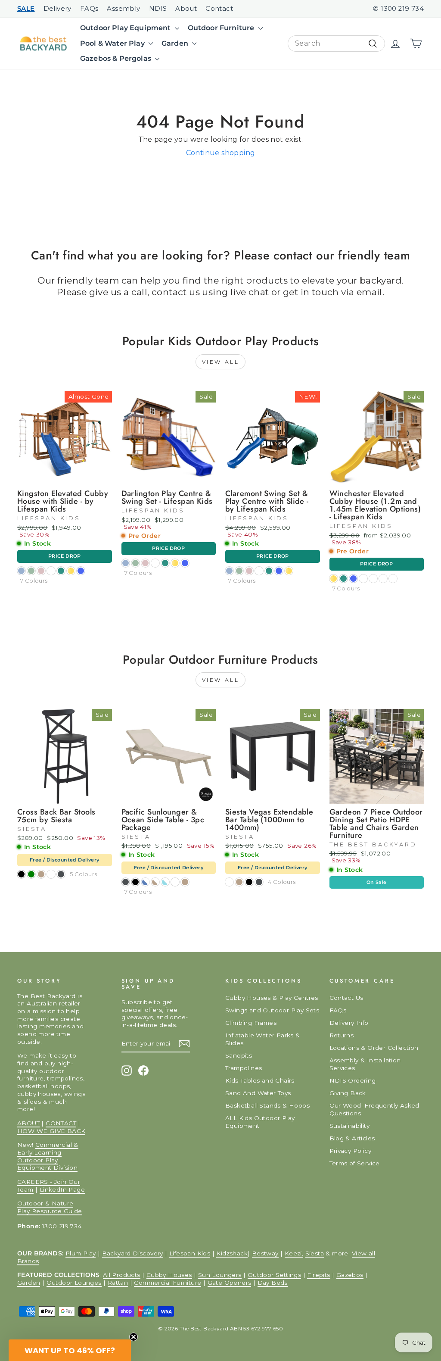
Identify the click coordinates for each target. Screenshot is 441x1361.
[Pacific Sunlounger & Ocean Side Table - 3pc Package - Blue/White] (145, 882)
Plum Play (80, 1253)
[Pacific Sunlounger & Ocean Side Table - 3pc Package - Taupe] (185, 882)
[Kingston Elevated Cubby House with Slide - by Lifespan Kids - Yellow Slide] (71, 571)
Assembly (123, 8)
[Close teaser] (133, 1337)
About (186, 8)
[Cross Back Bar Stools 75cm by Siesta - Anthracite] (61, 874)
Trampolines (243, 1067)
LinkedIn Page (62, 1189)
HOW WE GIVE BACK (51, 1130)
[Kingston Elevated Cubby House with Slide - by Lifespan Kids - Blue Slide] (81, 571)
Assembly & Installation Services (365, 1064)
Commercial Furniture (167, 1282)
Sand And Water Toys (258, 1092)
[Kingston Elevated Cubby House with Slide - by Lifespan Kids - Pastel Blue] (21, 571)
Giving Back (347, 1092)
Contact (219, 8)
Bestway (265, 1253)
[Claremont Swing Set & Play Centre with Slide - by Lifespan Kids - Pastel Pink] (249, 571)
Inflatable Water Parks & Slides (262, 1039)
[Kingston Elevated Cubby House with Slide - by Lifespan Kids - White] (51, 571)
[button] (70, 1350)
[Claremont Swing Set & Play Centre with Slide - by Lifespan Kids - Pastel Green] (239, 571)
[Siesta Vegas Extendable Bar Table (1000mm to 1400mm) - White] (229, 882)
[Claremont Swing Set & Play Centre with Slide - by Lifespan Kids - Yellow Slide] (289, 571)
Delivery (57, 8)
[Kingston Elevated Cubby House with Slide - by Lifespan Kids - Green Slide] (61, 571)
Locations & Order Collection (374, 1047)
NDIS (158, 8)
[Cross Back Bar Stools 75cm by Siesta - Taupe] (41, 874)
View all (220, 362)
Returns (341, 1035)
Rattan (118, 1282)
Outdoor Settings (274, 1274)
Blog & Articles (352, 1138)
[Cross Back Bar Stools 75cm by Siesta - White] (51, 874)
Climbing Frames (250, 1022)
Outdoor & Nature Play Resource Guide (49, 1207)
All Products (121, 1274)
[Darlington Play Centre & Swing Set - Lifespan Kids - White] (155, 563)
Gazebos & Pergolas (116, 58)
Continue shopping (220, 153)
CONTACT (61, 1123)
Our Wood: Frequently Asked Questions (374, 1109)
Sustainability (349, 1125)
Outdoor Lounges (74, 1282)
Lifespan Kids (189, 1253)
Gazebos (349, 1274)
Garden (175, 43)
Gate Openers (230, 1282)
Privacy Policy (350, 1150)
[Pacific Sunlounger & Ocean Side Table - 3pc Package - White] (175, 882)
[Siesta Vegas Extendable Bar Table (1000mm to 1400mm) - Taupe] (239, 882)
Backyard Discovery (132, 1253)
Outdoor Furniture (222, 28)
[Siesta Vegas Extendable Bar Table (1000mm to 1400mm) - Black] (249, 882)
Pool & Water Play (113, 43)
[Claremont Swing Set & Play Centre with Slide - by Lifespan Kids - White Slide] (259, 571)
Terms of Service (354, 1163)
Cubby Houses (169, 1274)
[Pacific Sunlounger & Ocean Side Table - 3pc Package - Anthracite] (125, 882)
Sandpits (238, 1055)
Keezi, (294, 1253)
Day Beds (273, 1282)
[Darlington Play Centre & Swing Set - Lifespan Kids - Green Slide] (165, 563)
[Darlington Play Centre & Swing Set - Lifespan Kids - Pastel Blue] (125, 563)
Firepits (318, 1274)
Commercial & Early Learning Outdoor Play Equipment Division (47, 1156)
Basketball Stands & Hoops (267, 1105)
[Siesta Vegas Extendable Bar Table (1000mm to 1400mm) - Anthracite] (259, 882)
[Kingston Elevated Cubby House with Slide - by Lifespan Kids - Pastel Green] (31, 571)
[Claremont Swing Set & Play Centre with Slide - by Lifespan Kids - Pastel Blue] (229, 571)
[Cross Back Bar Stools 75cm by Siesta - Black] (21, 874)
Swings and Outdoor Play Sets (272, 1010)
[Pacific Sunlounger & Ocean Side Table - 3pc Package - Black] (135, 882)
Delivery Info (349, 1022)
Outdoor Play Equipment (126, 28)
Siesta (314, 1253)
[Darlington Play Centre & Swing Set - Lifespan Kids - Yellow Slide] (175, 563)
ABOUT (28, 1123)
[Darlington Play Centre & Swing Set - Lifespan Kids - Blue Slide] (185, 563)
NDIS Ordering (352, 1080)
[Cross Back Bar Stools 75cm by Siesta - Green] (31, 874)
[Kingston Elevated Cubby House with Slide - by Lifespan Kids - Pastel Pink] (41, 571)
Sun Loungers (220, 1274)
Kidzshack (232, 1253)
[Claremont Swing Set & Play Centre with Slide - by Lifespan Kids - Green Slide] (269, 571)
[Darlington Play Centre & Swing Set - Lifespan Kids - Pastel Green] (135, 563)
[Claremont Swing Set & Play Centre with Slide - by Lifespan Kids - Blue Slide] (279, 571)
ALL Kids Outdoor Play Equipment (260, 1121)
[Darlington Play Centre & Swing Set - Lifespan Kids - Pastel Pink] (145, 563)
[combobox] (336, 43)
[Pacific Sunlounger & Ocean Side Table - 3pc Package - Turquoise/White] (165, 882)
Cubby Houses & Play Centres (271, 997)
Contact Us (346, 997)
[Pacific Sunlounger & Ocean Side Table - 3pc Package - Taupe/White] (155, 882)
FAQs (89, 8)
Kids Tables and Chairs (260, 1080)
